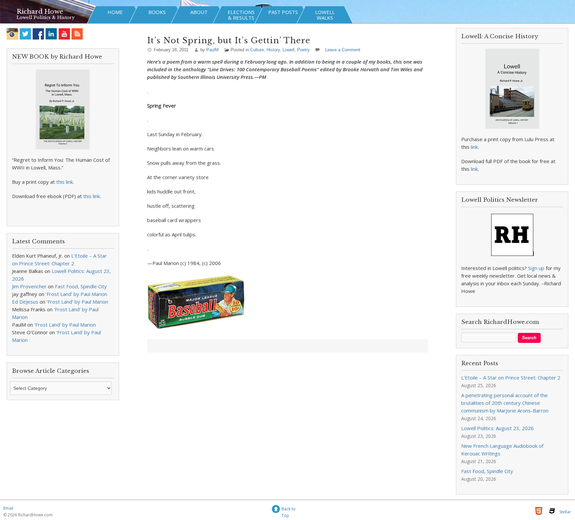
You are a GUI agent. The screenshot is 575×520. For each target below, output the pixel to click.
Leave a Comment (342, 49)
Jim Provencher (29, 286)
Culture (257, 49)
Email (8, 508)
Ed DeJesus (25, 301)
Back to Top (288, 510)
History (273, 49)
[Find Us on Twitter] (25, 34)
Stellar (565, 512)
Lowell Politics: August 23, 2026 (497, 428)
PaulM (212, 49)
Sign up (536, 268)
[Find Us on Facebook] (38, 34)
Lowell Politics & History (46, 17)
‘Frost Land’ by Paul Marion (76, 294)
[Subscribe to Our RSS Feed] (77, 34)
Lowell (288, 49)
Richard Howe (40, 11)
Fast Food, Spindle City (81, 286)
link (474, 146)
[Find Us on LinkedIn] (51, 34)
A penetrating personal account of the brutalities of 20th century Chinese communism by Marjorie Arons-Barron (504, 403)
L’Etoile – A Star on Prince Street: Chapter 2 (510, 377)
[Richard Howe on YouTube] (64, 34)
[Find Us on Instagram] (12, 34)
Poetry (303, 49)
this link (64, 181)
